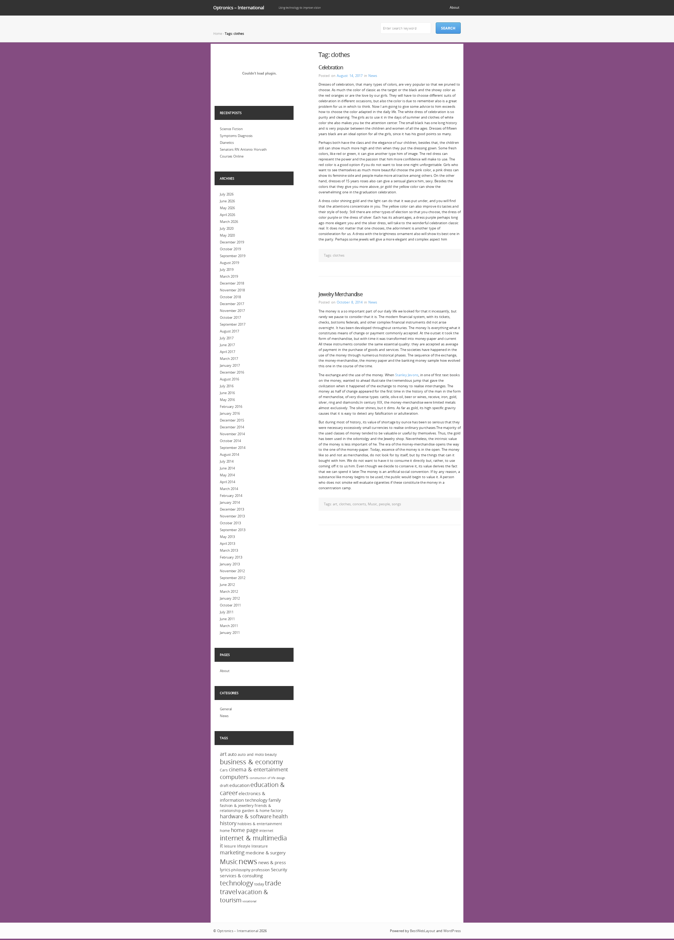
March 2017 (229, 358)
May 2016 (227, 399)
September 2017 (232, 324)
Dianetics (227, 142)
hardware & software (245, 816)
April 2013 (227, 543)
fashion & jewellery (237, 805)
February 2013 (231, 557)
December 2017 (232, 303)
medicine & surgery (266, 853)
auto (232, 754)
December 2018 (232, 283)
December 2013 (232, 509)
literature (259, 846)
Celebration (331, 67)
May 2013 (227, 536)
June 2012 (227, 584)
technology (236, 883)
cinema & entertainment (258, 769)
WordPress (452, 930)
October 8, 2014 (350, 302)
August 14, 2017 (350, 75)
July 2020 (227, 228)
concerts (359, 504)
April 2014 (227, 481)
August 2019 (229, 262)
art (335, 504)
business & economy (251, 761)
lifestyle (243, 846)
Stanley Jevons (406, 375)
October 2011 (230, 605)
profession (260, 869)
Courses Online (232, 156)
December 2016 (232, 372)
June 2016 (227, 392)
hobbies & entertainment (259, 823)
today (259, 884)
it (221, 845)
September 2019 (232, 255)
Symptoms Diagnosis (236, 135)
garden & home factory (262, 810)
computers (234, 777)
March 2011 (229, 625)
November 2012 (232, 571)
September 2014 (232, 447)
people (384, 504)
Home (217, 33)
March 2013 (229, 550)
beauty (271, 754)
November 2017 (232, 310)
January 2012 (230, 598)
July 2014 (227, 461)
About (454, 7)
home (225, 830)
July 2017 (227, 338)
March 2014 (229, 488)
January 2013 (230, 564)
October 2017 (230, 317)
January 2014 (230, 502)
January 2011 (230, 632)
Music (372, 504)
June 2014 (227, 468)
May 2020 (227, 235)
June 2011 (227, 618)
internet (266, 830)
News (372, 75)
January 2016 (230, 413)
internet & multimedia (253, 838)
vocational (249, 901)
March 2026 (229, 221)
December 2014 (232, 427)
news (248, 861)
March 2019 (229, 276)
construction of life (262, 778)
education (239, 785)
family (275, 800)
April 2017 (227, 351)
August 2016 (229, 379)
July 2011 (227, 612)
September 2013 (232, 529)
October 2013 (230, 523)
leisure (230, 846)
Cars (224, 769)
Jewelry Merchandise (340, 294)
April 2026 (227, 214)
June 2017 (227, 344)
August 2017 (229, 331)
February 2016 (231, 406)
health (280, 816)
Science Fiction (231, 128)
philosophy (240, 869)
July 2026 (227, 194)
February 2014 (231, 495)
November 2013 (232, 516)
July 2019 (227, 269)
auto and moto (251, 754)
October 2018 (230, 297)
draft (224, 785)
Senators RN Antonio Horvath (243, 149)
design (280, 778)
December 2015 (232, 420)
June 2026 (227, 201)
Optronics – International (238, 7)
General (226, 709)
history (228, 823)
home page (244, 830)
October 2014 (230, 440)
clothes (338, 255)
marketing (232, 852)
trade (273, 883)
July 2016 (227, 386)
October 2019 (230, 249)
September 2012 (232, 577)
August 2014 (229, 454)
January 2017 (230, 365)
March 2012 (229, 591)
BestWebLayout (422, 930)
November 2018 (232, 290)
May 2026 (227, 207)
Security (279, 869)
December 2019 (232, 242)
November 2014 (232, 434)
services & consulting (241, 876)
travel (228, 891)
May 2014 (227, 475)
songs (396, 504)
